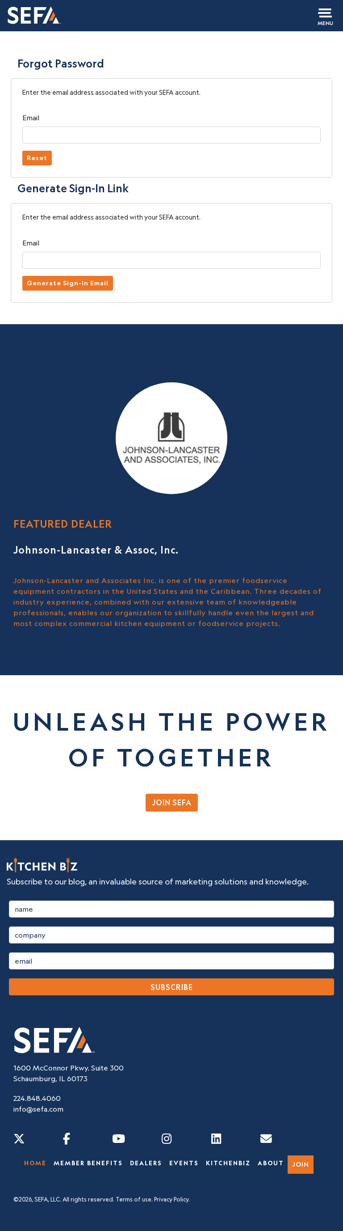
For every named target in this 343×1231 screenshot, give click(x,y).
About (271, 1163)
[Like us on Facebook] (66, 1138)
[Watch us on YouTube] (118, 1138)
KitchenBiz (228, 1163)
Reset (37, 158)
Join (300, 1164)
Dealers (146, 1163)
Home (35, 1163)
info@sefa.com (38, 1108)
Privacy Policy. (172, 1199)
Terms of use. (134, 1199)
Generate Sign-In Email (68, 283)
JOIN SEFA (172, 802)
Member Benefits (88, 1163)
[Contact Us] (266, 1138)
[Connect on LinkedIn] (216, 1138)
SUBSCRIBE (172, 987)
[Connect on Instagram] (167, 1138)
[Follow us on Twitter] (19, 1138)
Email (30, 117)
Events (184, 1163)
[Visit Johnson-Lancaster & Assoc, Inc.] (171, 437)
